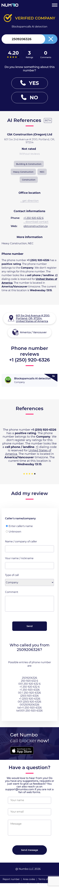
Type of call (12, 575)
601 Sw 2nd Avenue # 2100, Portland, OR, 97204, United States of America (33, 318)
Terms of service (47, 879)
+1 (56, 275)
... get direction (29, 200)
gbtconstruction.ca (35, 226)
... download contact (35, 221)
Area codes (29, 879)
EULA (40, 884)
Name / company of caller (21, 541)
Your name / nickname (19, 558)
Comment (11, 592)
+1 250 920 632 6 (33, 218)
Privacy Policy (26, 884)
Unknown (15, 531)
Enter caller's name (21, 526)
